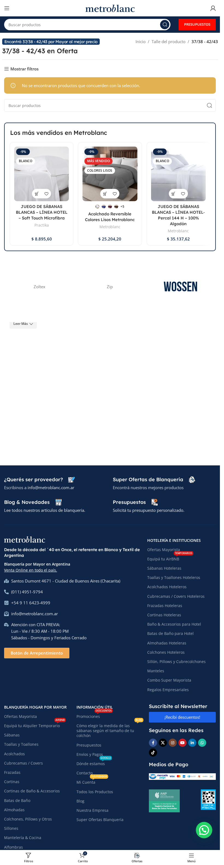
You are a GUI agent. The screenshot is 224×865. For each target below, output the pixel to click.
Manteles (155, 670)
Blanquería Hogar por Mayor (35, 707)
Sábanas (12, 735)
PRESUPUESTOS (197, 24)
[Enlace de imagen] (24, 539)
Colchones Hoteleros (166, 652)
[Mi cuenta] (213, 8)
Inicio (140, 41)
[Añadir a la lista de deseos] (46, 193)
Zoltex (39, 286)
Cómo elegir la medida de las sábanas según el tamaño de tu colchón (109, 729)
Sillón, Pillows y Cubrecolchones (176, 661)
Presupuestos (88, 745)
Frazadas (12, 772)
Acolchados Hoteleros (167, 586)
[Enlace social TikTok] (153, 752)
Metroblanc (109, 226)
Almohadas (14, 809)
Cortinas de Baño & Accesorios (32, 790)
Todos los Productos (94, 791)
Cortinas (11, 781)
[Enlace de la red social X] (163, 743)
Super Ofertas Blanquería (99, 819)
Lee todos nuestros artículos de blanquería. (44, 510)
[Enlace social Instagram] (173, 743)
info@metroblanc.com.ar (51, 487)
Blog (80, 801)
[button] (204, 830)
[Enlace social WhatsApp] (202, 743)
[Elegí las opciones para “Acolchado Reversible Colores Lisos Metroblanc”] (105, 193)
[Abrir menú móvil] (6, 8)
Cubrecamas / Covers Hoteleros (176, 596)
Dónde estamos (93, 762)
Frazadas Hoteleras (164, 605)
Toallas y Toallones (21, 744)
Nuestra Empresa (92, 810)
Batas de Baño (17, 800)
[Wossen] (180, 286)
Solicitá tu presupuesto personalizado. (148, 510)
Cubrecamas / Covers (23, 763)
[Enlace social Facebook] (153, 743)
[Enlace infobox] (39, 479)
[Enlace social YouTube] (182, 743)
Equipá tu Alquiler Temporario (34, 724)
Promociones (94, 715)
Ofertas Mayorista (163, 549)
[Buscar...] (164, 24)
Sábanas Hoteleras (164, 568)
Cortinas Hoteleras (164, 614)
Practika (41, 225)
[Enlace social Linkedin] (192, 743)
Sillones (11, 828)
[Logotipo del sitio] (110, 7)
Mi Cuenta (91, 781)
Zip (110, 286)
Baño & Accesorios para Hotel (174, 624)
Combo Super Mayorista (169, 680)
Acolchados (14, 753)
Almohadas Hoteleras (166, 643)
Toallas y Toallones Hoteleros (173, 577)
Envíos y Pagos (89, 754)
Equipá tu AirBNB (169, 557)
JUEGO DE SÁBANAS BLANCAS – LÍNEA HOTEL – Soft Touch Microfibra (41, 212)
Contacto (84, 772)
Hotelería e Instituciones (174, 540)
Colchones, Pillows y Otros (28, 819)
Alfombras (13, 847)
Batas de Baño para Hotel (170, 633)
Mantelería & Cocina (22, 837)
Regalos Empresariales (168, 689)
